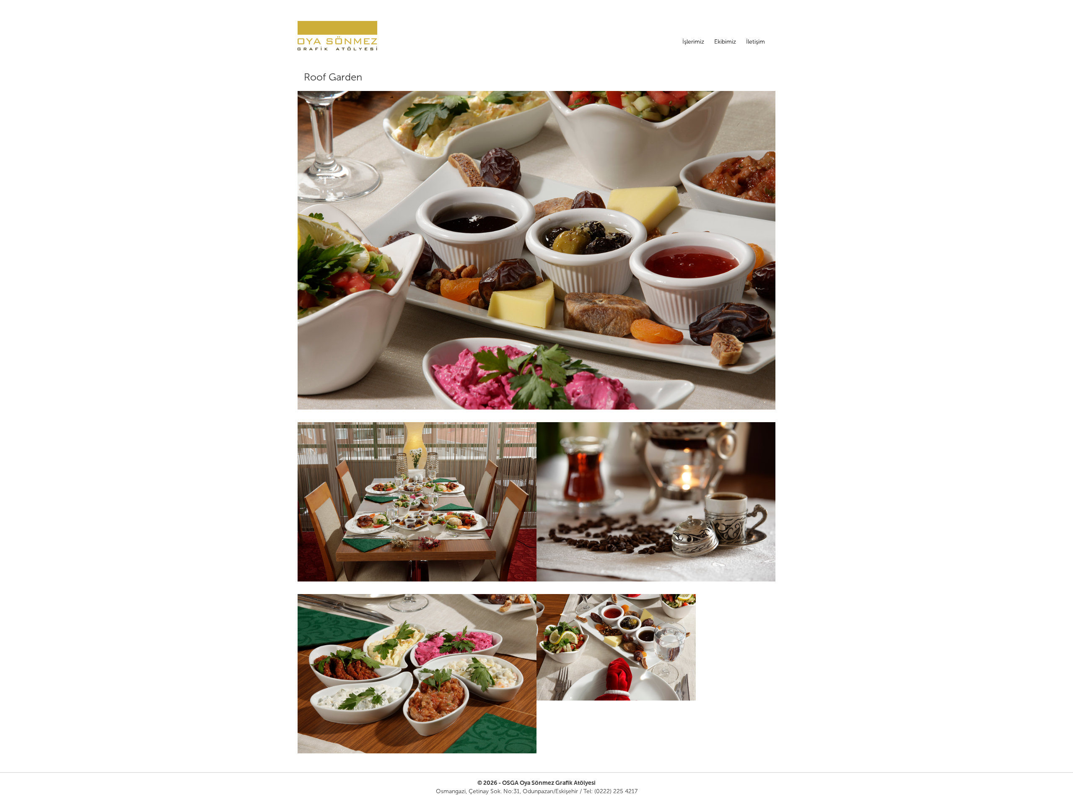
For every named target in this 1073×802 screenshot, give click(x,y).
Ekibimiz (725, 41)
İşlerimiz (693, 41)
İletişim (755, 41)
